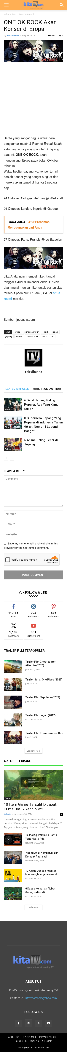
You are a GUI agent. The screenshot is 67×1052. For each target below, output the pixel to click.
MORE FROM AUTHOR (47, 388)
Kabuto (7, 814)
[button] (6, 5)
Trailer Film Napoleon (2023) (42, 697)
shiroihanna (13, 35)
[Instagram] (28, 1023)
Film (7, 427)
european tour (31, 331)
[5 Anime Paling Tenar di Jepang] (13, 444)
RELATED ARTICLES (16, 388)
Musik (7, 409)
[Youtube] (48, 1023)
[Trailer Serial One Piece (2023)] (13, 684)
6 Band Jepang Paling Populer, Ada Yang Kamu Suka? (41, 404)
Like (13, 604)
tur (52, 336)
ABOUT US (13, 1037)
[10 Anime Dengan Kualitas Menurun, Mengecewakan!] (13, 875)
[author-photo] (33, 366)
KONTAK (34, 1041)
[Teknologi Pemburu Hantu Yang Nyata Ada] (13, 839)
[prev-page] (6, 458)
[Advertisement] (33, 100)
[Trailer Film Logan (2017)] (13, 719)
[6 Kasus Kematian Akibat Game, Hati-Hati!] (13, 893)
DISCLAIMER (29, 1037)
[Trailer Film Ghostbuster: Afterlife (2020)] (13, 666)
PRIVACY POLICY (47, 1037)
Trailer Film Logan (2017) (40, 715)
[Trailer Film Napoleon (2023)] (13, 702)
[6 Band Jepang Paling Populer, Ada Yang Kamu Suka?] (13, 404)
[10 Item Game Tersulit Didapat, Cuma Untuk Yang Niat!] (33, 785)
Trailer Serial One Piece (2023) (43, 679)
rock (44, 336)
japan (55, 331)
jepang (8, 336)
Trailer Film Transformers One (44, 733)
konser (19, 336)
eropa (17, 331)
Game (7, 798)
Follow (33, 604)
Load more (32, 750)
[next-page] (12, 458)
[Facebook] (18, 1023)
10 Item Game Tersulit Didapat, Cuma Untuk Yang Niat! (30, 806)
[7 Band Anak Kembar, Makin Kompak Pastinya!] (13, 857)
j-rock (45, 331)
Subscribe (33, 623)
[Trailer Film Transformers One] (13, 737)
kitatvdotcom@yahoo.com (41, 998)
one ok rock (32, 336)
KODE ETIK (20, 1041)
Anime (8, 449)
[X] (38, 1023)
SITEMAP (47, 1041)
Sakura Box (9, 13)
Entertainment (26, 13)
